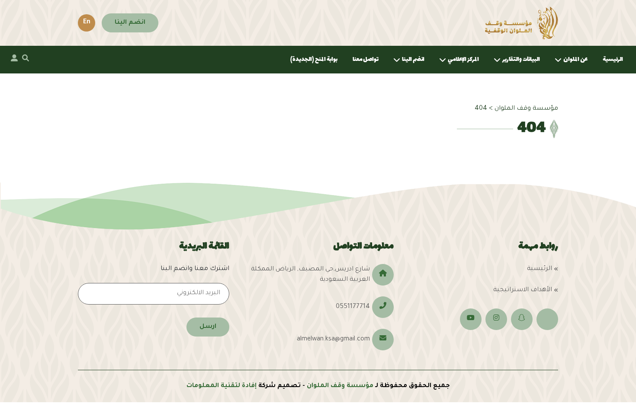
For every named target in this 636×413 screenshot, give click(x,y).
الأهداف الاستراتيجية (522, 290)
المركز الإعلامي (463, 59)
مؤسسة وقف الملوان (340, 386)
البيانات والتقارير (521, 59)
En (86, 22)
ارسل (207, 327)
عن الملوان (575, 59)
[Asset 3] (521, 22)
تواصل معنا (366, 59)
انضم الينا (130, 22)
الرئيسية (613, 59)
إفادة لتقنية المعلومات (221, 386)
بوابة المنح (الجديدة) (313, 59)
